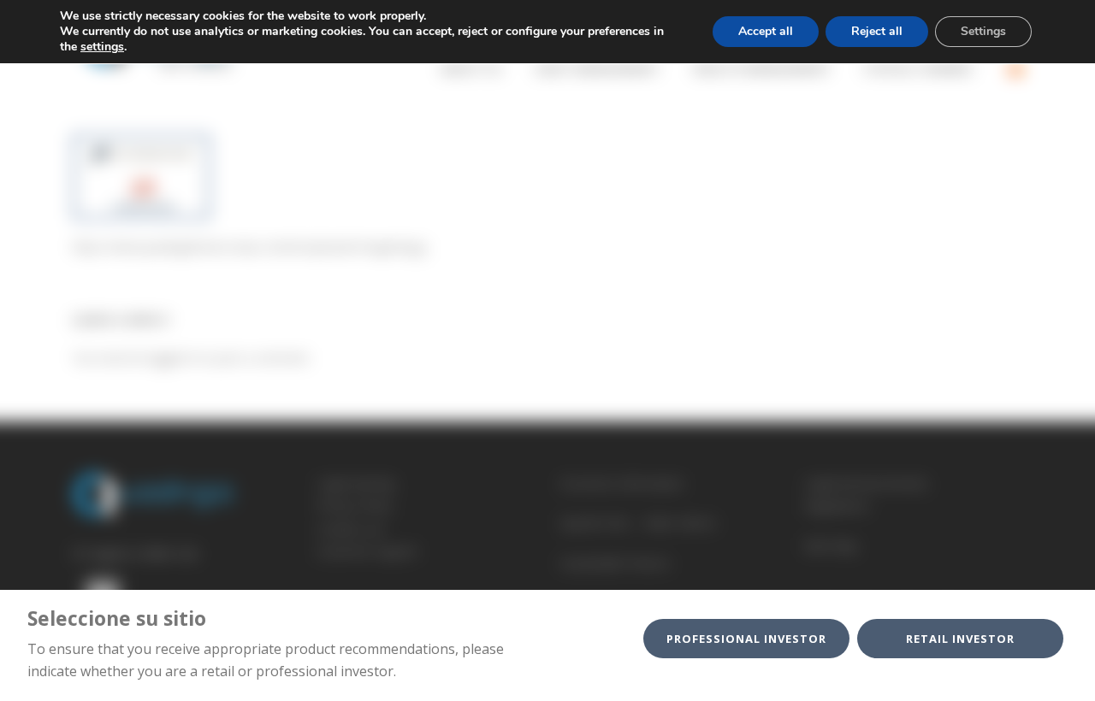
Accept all (765, 31)
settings (102, 47)
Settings (983, 31)
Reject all (877, 31)
